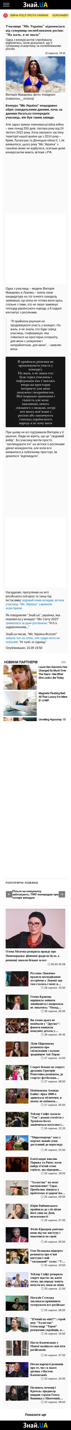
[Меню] (6, 5)
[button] (9, 894)
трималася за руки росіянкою (26, 623)
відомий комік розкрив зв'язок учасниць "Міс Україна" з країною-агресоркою (35, 604)
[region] (35, 184)
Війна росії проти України (29, 15)
